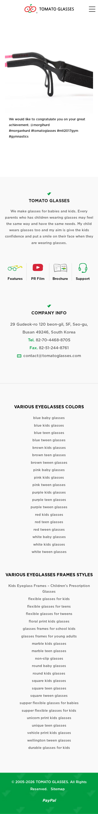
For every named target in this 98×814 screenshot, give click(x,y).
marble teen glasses (49, 651)
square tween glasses (49, 696)
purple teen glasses (49, 500)
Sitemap (58, 789)
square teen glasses (49, 688)
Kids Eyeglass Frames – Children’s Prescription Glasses (49, 588)
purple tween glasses (49, 507)
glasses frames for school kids (49, 629)
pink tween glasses (49, 485)
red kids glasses (49, 515)
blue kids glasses (49, 425)
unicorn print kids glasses (49, 718)
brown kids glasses (49, 448)
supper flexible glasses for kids (49, 711)
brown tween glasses (49, 463)
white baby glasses (49, 537)
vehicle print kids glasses (49, 733)
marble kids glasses (49, 644)
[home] (49, 8)
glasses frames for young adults (49, 636)
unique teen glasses (49, 725)
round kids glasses (49, 673)
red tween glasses (49, 530)
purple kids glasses (49, 492)
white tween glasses (49, 552)
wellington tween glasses (49, 740)
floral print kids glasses (49, 621)
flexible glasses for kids (49, 599)
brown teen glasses (49, 455)
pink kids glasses (49, 477)
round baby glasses (49, 666)
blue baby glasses (49, 418)
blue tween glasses (49, 440)
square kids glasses (49, 681)
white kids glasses (49, 544)
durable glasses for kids (49, 748)
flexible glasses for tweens (49, 614)
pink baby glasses (49, 470)
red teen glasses (49, 522)
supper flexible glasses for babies (49, 703)
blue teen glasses (49, 433)
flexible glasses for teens (49, 606)
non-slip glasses (49, 658)
